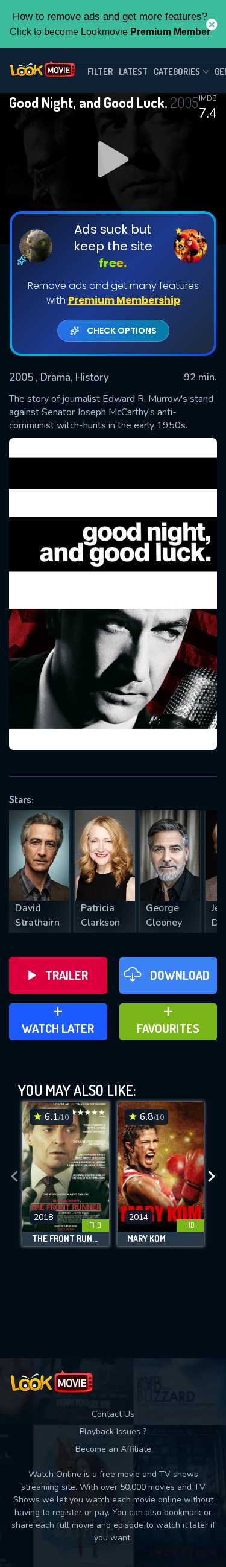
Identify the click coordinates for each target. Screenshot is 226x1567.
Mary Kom (146, 1239)
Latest (133, 71)
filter (100, 71)
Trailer (66, 975)
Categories (177, 71)
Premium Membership (124, 300)
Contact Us (113, 1414)
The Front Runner (65, 1239)
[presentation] (14, 1177)
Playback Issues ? (113, 1431)
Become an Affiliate (113, 1449)
